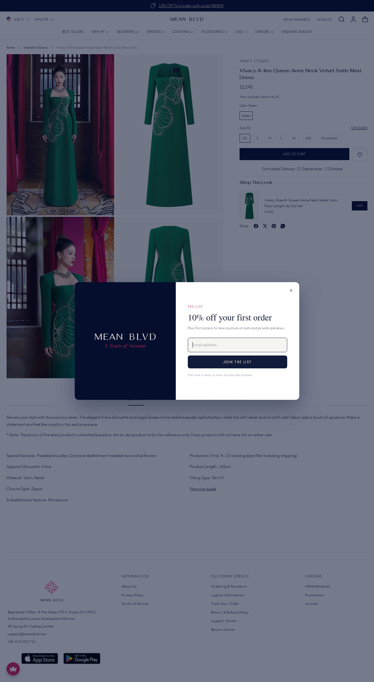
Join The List (237, 362)
